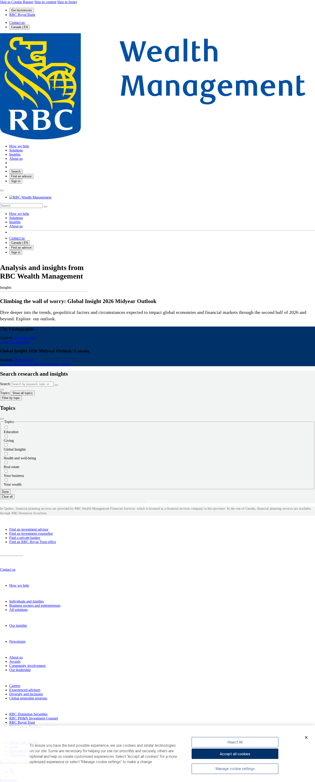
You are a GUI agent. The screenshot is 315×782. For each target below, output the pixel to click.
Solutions (16, 218)
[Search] (45, 206)
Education (11, 432)
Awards (15, 661)
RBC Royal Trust (22, 722)
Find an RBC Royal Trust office (32, 542)
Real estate (11, 467)
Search (5, 384)
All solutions (18, 610)
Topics (5, 393)
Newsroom (17, 641)
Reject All (235, 742)
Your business (14, 476)
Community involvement (27, 666)
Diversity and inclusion (26, 694)
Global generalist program (28, 698)
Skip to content (45, 2)
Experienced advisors (24, 690)
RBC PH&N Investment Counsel (33, 718)
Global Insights (15, 449)
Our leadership (20, 670)
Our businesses (21, 10)
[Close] (2, 418)
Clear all (7, 496)
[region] (157, 754)
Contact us (17, 22)
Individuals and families (26, 601)
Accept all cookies (235, 754)
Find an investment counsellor (31, 533)
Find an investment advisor (28, 529)
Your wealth (12, 484)
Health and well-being (20, 458)
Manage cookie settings (235, 769)
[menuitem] (157, 205)
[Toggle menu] (2, 190)
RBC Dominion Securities (28, 714)
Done (5, 492)
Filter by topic (11, 398)
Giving (9, 441)
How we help (19, 214)
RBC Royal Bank (22, 15)
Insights (15, 222)
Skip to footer (67, 2)
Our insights (18, 625)
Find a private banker (24, 538)
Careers (14, 686)
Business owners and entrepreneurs (34, 605)
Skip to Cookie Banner (16, 2)
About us (16, 226)
